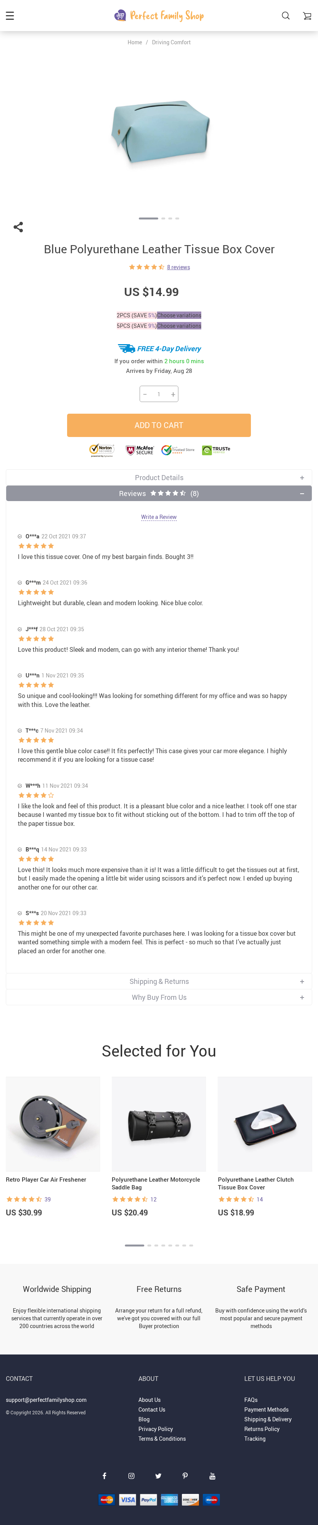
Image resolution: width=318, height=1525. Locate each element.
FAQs (251, 1399)
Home (135, 42)
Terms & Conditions (162, 1438)
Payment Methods (266, 1409)
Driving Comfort (171, 42)
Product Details (159, 477)
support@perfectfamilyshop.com (46, 1399)
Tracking (255, 1438)
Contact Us (151, 1409)
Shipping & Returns (159, 981)
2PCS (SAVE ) (137, 315)
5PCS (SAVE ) (137, 325)
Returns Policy (262, 1429)
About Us (149, 1399)
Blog (144, 1419)
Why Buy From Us (159, 997)
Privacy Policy (155, 1429)
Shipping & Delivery (268, 1419)
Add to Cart (159, 425)
